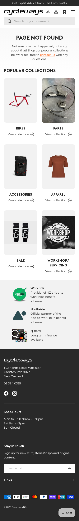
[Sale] (20, 232)
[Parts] (58, 100)
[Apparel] (58, 166)
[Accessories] (20, 166)
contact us (47, 55)
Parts (58, 128)
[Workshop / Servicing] (58, 232)
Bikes (20, 128)
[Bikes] (20, 100)
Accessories (20, 194)
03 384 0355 (12, 383)
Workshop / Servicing (58, 262)
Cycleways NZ (19, 507)
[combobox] (39, 21)
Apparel (58, 194)
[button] (64, 12)
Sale (21, 260)
